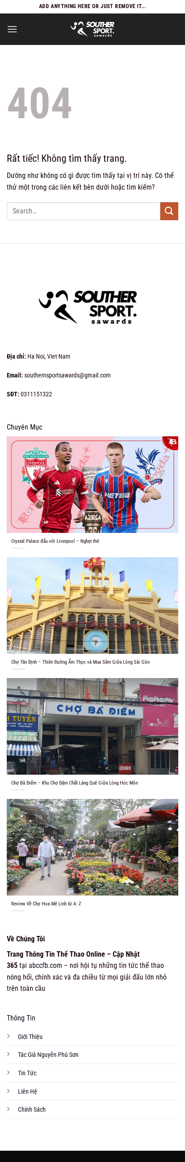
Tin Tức (27, 1073)
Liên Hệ (27, 1091)
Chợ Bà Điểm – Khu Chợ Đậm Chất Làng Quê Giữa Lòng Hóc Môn (74, 783)
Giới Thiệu (30, 1037)
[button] (12, 29)
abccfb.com (45, 965)
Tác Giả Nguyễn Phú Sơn (48, 1055)
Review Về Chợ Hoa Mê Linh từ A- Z (46, 904)
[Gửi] (169, 211)
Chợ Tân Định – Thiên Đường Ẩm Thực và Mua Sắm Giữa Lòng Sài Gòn (80, 662)
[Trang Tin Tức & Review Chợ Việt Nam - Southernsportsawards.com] (92, 29)
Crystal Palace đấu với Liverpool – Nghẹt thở (55, 541)
